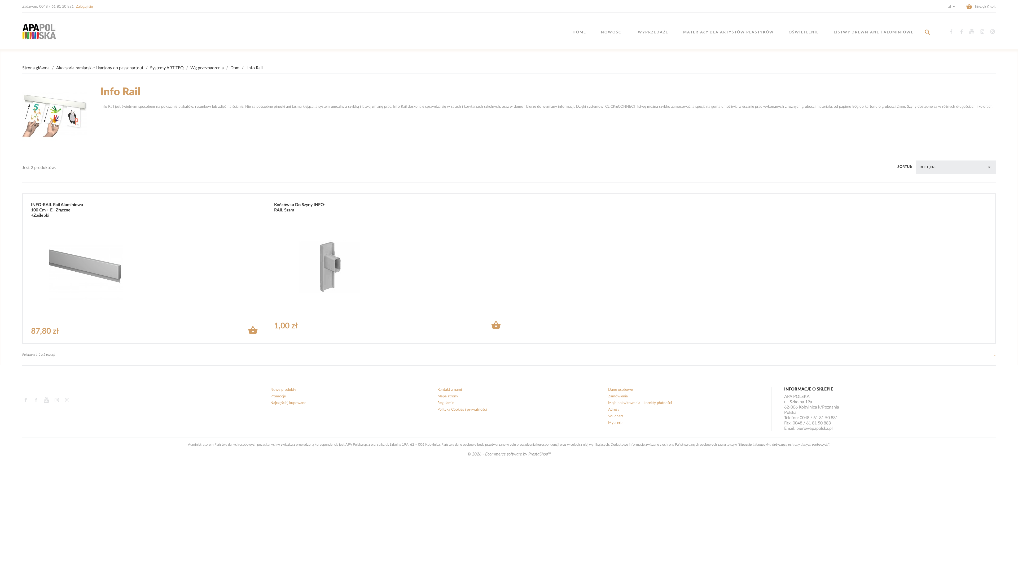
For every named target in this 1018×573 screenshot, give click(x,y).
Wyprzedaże (653, 32)
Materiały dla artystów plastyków (728, 32)
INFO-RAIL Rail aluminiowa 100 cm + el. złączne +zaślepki (57, 210)
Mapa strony (447, 396)
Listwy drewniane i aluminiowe (874, 32)
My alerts (615, 423)
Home (579, 32)
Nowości (612, 32)
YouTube (971, 31)
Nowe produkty (283, 390)
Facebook (951, 31)
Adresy (613, 409)
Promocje (278, 396)
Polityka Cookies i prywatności (462, 409)
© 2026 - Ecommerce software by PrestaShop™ (509, 454)
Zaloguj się (84, 6)
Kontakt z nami (449, 390)
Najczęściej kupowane (288, 403)
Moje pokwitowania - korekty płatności (640, 403)
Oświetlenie (804, 32)
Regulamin (445, 403)
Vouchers (615, 416)
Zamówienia (618, 396)
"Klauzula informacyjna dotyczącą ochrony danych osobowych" (784, 444)
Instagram (982, 31)
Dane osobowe (620, 390)
